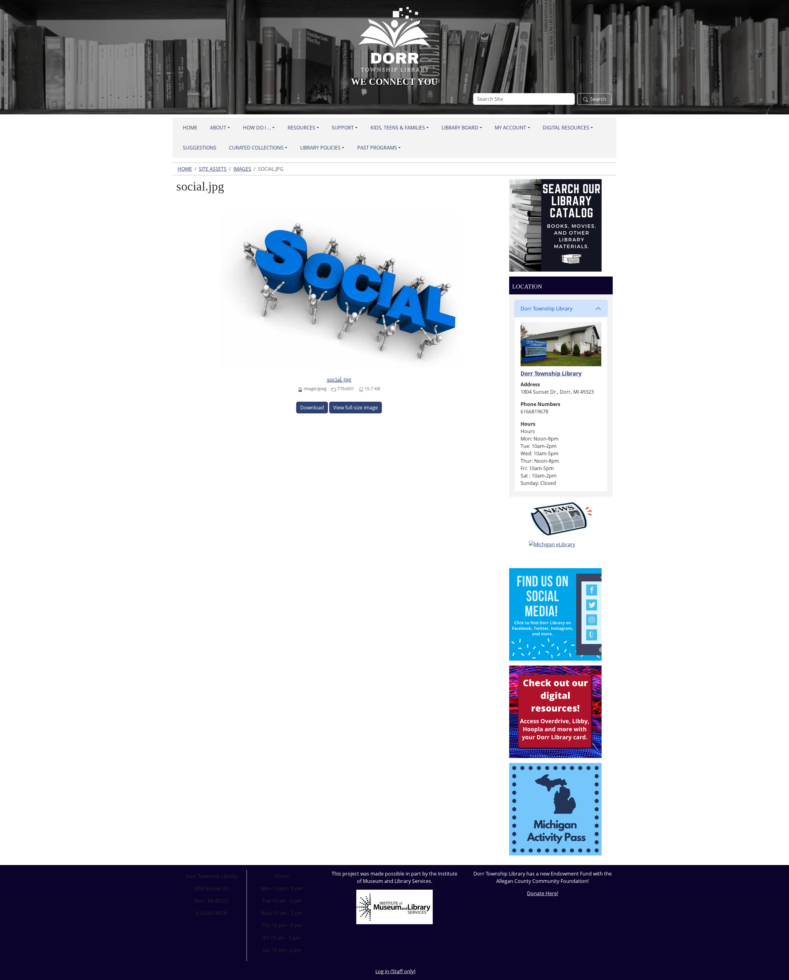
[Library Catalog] (555, 224)
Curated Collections (256, 147)
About (218, 127)
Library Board (460, 127)
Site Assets (213, 169)
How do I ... (257, 127)
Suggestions (199, 147)
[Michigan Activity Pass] (555, 808)
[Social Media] (555, 613)
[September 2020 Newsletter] (561, 519)
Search (598, 99)
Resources (301, 127)
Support (343, 127)
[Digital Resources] (555, 711)
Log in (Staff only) (395, 971)
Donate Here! (542, 893)
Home (190, 127)
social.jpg (339, 379)
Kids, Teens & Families (397, 127)
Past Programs (377, 147)
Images (242, 169)
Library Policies (320, 147)
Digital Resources (566, 127)
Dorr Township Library (546, 308)
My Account (510, 127)
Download (312, 407)
